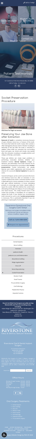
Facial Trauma (18, 279)
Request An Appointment (18, 225)
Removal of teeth (8, 140)
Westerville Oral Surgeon (9, 358)
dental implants (20, 162)
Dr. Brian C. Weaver (22, 358)
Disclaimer (29, 430)
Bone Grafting (18, 245)
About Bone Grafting (18, 259)
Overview (18, 249)
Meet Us (10, 429)
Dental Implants (18, 242)
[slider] (18, 127)
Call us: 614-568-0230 (18, 220)
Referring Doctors (9, 430)
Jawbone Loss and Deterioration (18, 255)
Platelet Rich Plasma (18, 290)
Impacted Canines (18, 293)
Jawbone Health (18, 252)
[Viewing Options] (4, 435)
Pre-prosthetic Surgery (18, 283)
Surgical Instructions (21, 429)
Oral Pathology (18, 286)
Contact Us (20, 430)
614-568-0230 (22, 83)
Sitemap (18, 432)
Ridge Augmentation (18, 262)
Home (6, 427)
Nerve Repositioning (18, 269)
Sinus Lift (18, 266)
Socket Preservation (18, 273)
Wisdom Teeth (18, 276)
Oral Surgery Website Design (12, 435)
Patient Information (16, 427)
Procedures (18, 237)
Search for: (7, 370)
